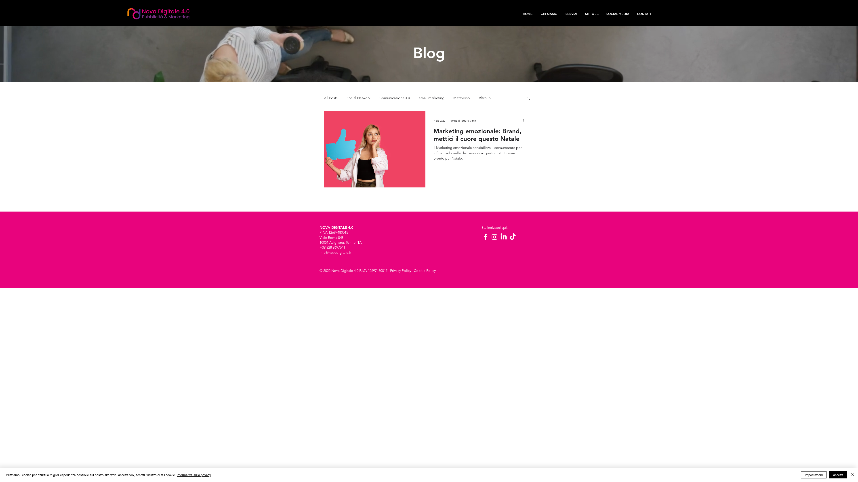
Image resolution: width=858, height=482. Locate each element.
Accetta (838, 475)
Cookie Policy (425, 270)
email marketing (431, 98)
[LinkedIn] (503, 237)
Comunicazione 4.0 (394, 98)
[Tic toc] (513, 237)
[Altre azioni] (525, 120)
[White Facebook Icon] (485, 237)
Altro (483, 98)
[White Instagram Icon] (494, 237)
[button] (528, 98)
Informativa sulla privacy (194, 475)
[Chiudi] (852, 474)
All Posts (331, 98)
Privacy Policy (400, 270)
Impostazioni (814, 475)
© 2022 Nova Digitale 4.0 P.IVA (344, 270)
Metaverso (461, 98)
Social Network (358, 98)
